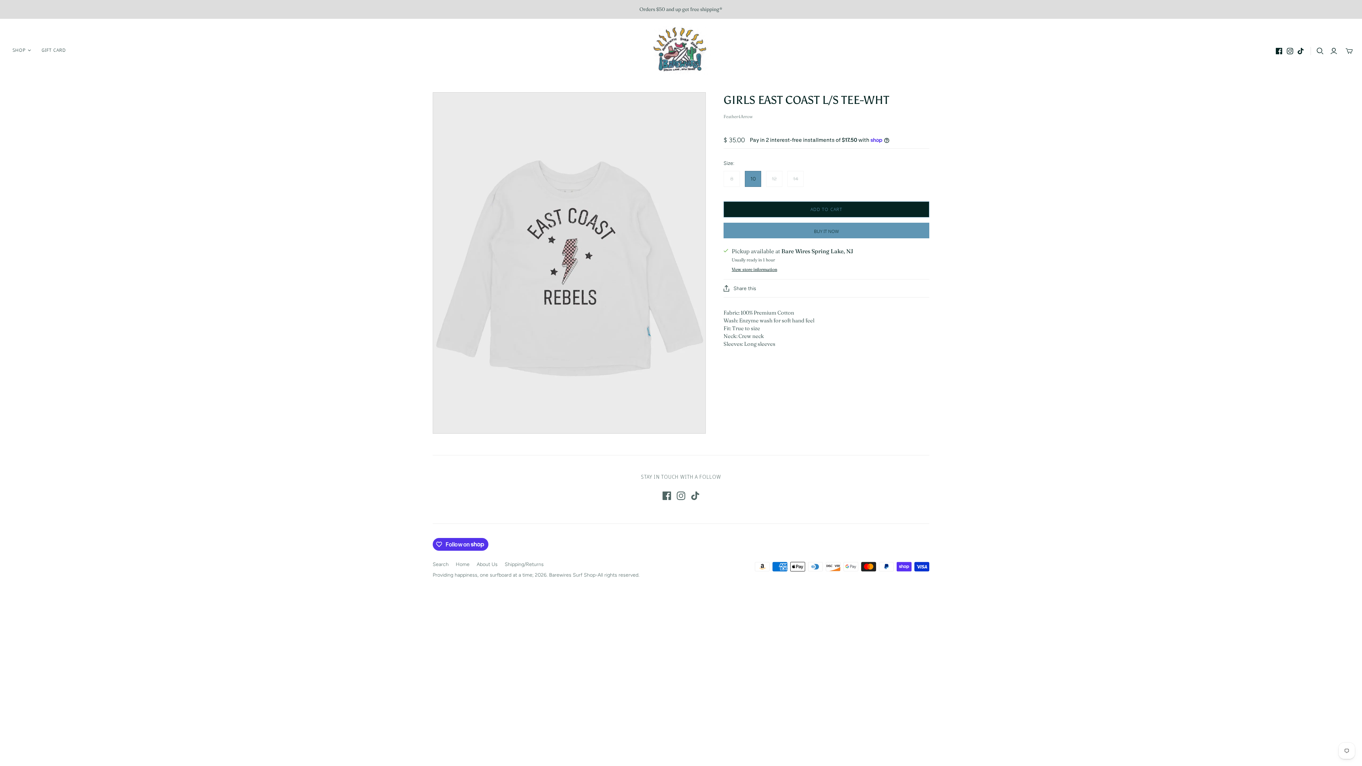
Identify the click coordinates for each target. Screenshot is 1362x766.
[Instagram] (1290, 51)
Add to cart (826, 209)
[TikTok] (1300, 51)
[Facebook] (1279, 51)
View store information (754, 269)
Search (441, 564)
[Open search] (1320, 51)
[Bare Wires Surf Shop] (681, 50)
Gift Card (53, 50)
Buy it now (826, 231)
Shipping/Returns (524, 564)
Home (463, 564)
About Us (487, 564)
